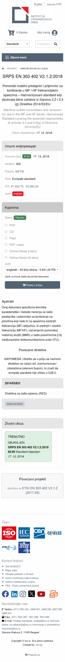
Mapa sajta (11, 570)
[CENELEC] (54, 532)
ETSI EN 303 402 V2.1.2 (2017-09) (40, 490)
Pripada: (9, 171)
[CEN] (39, 532)
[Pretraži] (55, 43)
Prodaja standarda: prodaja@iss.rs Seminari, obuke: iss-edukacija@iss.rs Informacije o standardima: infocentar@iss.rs (31, 624)
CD (11, 232)
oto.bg (39, 644)
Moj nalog (44, 32)
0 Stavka (21, 32)
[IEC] (24, 532)
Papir (12, 238)
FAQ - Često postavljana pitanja (22, 585)
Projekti (12, 68)
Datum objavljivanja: (23, 132)
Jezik (8, 264)
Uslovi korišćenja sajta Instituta (21, 578)
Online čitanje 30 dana (23, 257)
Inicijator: (10, 164)
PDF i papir (16, 244)
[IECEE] (24, 547)
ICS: (7, 186)
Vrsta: (8, 178)
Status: (9, 217)
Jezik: (8, 193)
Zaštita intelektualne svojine (20, 581)
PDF (12, 225)
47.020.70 (17, 186)
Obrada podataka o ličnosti (19, 574)
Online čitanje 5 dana (23, 251)
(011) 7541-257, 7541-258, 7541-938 (30, 617)
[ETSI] (9, 547)
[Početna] (3, 68)
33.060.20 (32, 186)
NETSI (19, 171)
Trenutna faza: (13, 156)
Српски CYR (54, 4)
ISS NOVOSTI (13, 566)
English (38, 4)
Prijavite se (34, 654)
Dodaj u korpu (34, 285)
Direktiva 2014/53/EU (15, 404)
